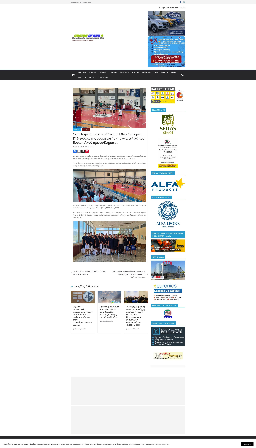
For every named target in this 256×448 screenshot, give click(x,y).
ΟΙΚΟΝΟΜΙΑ (103, 72)
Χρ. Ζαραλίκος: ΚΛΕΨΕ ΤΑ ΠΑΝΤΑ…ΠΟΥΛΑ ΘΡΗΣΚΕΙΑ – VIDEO (89, 272)
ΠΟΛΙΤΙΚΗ (114, 72)
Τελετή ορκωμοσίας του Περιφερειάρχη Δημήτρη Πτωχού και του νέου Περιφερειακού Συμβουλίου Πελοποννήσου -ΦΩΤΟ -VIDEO (135, 315)
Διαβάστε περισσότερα (161, 444)
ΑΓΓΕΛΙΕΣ (92, 77)
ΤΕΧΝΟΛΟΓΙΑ (81, 77)
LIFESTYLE (164, 72)
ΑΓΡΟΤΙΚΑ (135, 72)
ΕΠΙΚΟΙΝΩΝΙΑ (103, 77)
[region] (128, 443)
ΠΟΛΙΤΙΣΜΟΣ (124, 72)
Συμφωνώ (247, 444)
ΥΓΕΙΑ (156, 72)
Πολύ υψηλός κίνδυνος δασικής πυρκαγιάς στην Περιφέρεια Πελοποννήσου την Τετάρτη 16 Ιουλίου (128, 274)
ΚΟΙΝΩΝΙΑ (92, 72)
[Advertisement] (128, 391)
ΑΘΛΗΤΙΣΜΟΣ (146, 72)
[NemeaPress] (73, 74)
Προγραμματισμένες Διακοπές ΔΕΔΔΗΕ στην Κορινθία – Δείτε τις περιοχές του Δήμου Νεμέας (109, 311)
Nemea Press (90, 147)
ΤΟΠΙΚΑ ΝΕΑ (81, 72)
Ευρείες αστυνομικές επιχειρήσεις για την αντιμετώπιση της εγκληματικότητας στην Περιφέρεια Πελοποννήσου (82, 315)
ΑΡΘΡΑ (173, 72)
